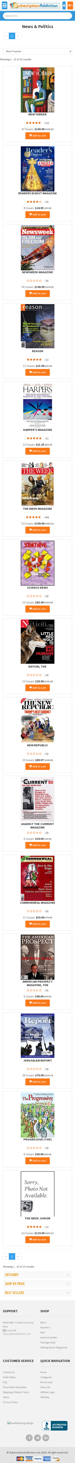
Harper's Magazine (37, 430)
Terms (6, 1397)
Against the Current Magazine (37, 825)
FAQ (5, 1382)
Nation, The (37, 666)
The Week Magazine (37, 509)
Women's (45, 1327)
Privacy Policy (10, 1402)
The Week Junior (37, 1218)
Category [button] (11, 1275)
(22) (47, 123)
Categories (46, 1377)
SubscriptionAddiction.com (25, 1452)
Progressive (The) (37, 1139)
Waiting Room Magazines (53, 1347)
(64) (47, 517)
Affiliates (44, 1397)
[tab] (37, 1274)
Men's (43, 1322)
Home (43, 1372)
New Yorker (37, 114)
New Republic (37, 745)
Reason (37, 351)
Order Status (9, 1377)
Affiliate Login (47, 1392)
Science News (37, 587)
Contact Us (8, 1372)
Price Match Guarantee (14, 1387)
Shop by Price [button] (15, 1284)
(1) (47, 359)
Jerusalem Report (37, 1060)
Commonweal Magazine (37, 902)
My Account (46, 1382)
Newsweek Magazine (37, 272)
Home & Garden (48, 1337)
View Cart (45, 1387)
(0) (47, 280)
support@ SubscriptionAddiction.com (17, 1332)
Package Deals (47, 1342)
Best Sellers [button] (14, 1293)
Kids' (42, 1332)
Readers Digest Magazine (37, 193)
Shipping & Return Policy (16, 1392)
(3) (47, 202)
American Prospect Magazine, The (37, 983)
